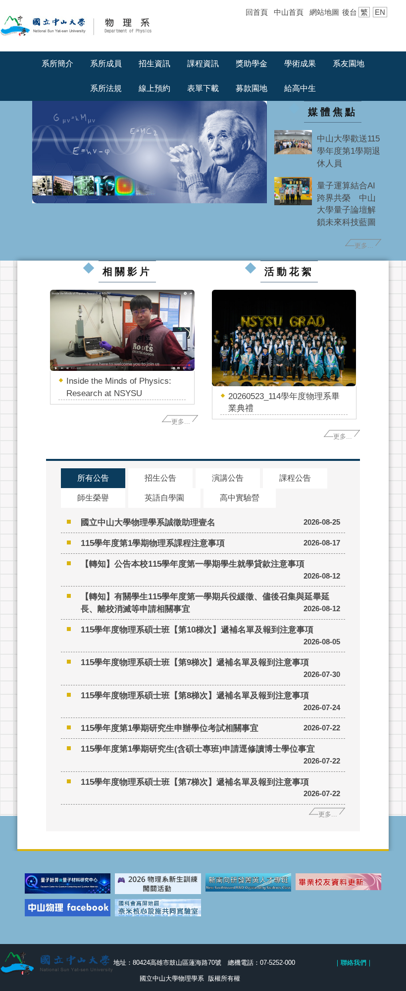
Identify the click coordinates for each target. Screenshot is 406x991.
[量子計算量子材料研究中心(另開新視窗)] (67, 883)
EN (380, 12)
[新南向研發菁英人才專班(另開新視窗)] (248, 882)
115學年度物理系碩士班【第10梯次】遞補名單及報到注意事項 (197, 629)
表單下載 (203, 88)
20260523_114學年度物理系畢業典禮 (284, 402)
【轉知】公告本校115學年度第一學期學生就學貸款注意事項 (192, 563)
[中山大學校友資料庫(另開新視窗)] (338, 882)
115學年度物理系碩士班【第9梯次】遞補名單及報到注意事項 (195, 662)
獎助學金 (251, 63)
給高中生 (300, 88)
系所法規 (106, 88)
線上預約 (154, 88)
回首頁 (257, 12)
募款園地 (251, 88)
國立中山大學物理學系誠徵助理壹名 (148, 522)
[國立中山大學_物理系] (91, 25)
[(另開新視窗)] (293, 142)
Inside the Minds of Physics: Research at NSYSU (118, 387)
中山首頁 (289, 12)
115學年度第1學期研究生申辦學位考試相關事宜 (169, 727)
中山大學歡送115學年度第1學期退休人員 (348, 151)
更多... (364, 245)
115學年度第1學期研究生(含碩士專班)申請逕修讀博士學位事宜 (198, 748)
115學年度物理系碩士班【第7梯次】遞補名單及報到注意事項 (195, 781)
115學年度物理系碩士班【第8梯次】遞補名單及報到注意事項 (195, 695)
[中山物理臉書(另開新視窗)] (67, 907)
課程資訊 (203, 63)
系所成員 (106, 63)
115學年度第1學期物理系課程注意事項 (153, 543)
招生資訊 (154, 63)
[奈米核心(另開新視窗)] (158, 907)
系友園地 (348, 63)
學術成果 (300, 63)
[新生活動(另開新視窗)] (158, 883)
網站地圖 (324, 12)
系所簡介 (57, 63)
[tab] (93, 478)
